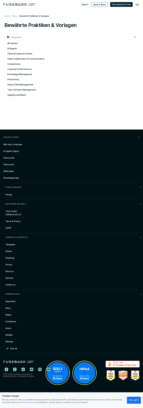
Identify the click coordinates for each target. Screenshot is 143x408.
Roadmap (9, 258)
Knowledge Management (19, 74)
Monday (9, 341)
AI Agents (12, 48)
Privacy (8, 264)
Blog (15, 16)
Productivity (13, 79)
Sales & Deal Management (20, 84)
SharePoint (10, 301)
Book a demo (100, 4)
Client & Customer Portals (19, 53)
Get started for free (121, 4)
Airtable (8, 335)
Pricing (8, 194)
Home (7, 16)
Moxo (8, 308)
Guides (8, 251)
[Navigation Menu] (137, 4)
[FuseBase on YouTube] (31, 369)
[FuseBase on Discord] (48, 369)
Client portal (8, 157)
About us (9, 271)
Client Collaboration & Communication (25, 58)
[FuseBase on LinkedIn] (23, 369)
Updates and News (16, 95)
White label (8, 171)
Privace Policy (27, 402)
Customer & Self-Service (19, 69)
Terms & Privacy (13, 221)
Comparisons (13, 64)
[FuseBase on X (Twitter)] (14, 369)
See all (13, 348)
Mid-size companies (12, 144)
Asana (8, 328)
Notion (8, 314)
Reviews (9, 278)
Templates (10, 244)
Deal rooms (8, 164)
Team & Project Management (21, 89)
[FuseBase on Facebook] (6, 369)
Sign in (85, 4)
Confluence (10, 321)
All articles (12, 43)
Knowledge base (11, 178)
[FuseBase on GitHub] (40, 369)
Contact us (10, 284)
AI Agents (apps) (11, 151)
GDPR (8, 228)
